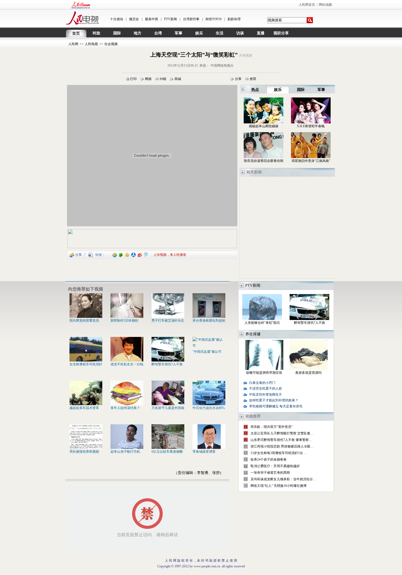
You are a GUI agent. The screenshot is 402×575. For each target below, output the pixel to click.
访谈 (240, 33)
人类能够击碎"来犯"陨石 (262, 323)
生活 (219, 33)
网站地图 (325, 5)
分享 (238, 79)
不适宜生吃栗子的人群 (265, 388)
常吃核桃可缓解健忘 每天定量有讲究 (275, 406)
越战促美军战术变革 (84, 408)
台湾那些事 (191, 19)
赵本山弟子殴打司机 (125, 452)
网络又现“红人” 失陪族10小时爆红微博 (278, 486)
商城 (177, 79)
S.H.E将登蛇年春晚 (311, 126)
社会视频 (111, 44)
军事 (178, 33)
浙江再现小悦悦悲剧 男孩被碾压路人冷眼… (282, 446)
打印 (133, 79)
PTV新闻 (170, 19)
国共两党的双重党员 (84, 320)
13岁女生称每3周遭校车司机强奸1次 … (278, 453)
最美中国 (151, 19)
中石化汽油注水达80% (209, 408)
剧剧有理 (234, 19)
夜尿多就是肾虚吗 (308, 373)
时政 (96, 33)
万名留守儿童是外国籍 (168, 408)
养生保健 (253, 334)
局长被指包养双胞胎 (84, 452)
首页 (76, 33)
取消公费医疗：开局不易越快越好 (275, 466)
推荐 (253, 79)
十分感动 (116, 19)
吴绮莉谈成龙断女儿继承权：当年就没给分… (283, 479)
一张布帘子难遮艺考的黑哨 (270, 473)
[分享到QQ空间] (115, 254)
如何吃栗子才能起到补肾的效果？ (273, 400)
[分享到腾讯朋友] (121, 254)
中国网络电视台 (222, 65)
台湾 (158, 33)
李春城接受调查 (204, 452)
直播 (260, 33)
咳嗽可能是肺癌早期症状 (264, 373)
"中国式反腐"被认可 (207, 352)
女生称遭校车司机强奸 (85, 364)
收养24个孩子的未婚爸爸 (268, 459)
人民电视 (91, 44)
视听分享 (281, 33)
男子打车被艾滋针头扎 (168, 320)
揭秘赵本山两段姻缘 (263, 126)
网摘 (148, 79)
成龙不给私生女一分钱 (126, 364)
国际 (117, 33)
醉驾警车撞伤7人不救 (167, 364)
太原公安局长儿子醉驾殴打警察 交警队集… (282, 433)
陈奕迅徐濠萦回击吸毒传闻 (263, 161)
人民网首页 (307, 5)
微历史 (134, 19)
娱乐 (199, 33)
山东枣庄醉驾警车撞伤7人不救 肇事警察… (281, 440)
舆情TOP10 (213, 19)
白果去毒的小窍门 (262, 383)
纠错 (163, 79)
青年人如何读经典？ (125, 408)
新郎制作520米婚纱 (124, 320)
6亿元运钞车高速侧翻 (167, 452)
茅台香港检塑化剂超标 (209, 320)
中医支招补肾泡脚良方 (265, 394)
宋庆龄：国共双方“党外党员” (271, 427)
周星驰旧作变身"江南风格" (311, 161)
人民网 (73, 44)
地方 (137, 33)
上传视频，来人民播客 (169, 254)
